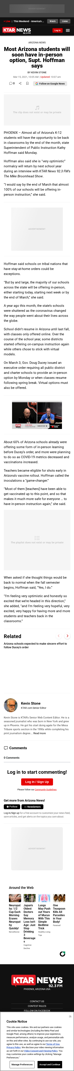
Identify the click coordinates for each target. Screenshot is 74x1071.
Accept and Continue (49, 1064)
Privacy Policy (14, 1047)
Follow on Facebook (37, 1010)
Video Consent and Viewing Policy (41, 1051)
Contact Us (37, 1001)
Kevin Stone (30, 703)
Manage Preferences (22, 1064)
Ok (70, 1016)
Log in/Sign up (11, 813)
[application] (37, 415)
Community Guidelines (46, 789)
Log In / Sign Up (37, 782)
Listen (65, 21)
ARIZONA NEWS (37, 42)
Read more (39, 733)
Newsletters (34, 806)
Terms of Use (53, 1044)
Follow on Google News (52, 83)
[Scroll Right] (67, 636)
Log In (58, 30)
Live (8, 21)
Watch (53, 21)
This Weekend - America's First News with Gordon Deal (29, 21)
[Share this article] (20, 83)
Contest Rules (37, 1006)
